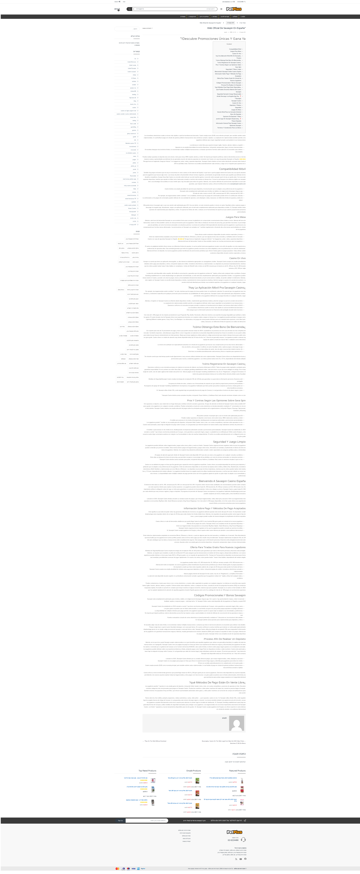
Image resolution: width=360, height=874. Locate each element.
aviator (134, 84)
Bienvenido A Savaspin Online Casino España (228, 71)
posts (134, 169)
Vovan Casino (132, 208)
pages (134, 159)
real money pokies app (129, 179)
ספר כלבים (124, 354)
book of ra (133, 104)
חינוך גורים (136, 262)
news (134, 156)
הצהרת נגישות (186, 841)
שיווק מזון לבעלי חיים (133, 382)
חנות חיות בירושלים (124, 262)
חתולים (235, 16)
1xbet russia (132, 65)
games (134, 130)
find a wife (133, 123)
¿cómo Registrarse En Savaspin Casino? (229, 62)
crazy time (133, 117)
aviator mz (133, 88)
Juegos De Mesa (236, 109)
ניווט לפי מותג (186, 838)
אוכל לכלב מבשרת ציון (132, 243)
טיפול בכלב (121, 289)
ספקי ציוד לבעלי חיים (133, 349)
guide (134, 136)
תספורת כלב (120, 382)
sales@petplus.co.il (227, 1)
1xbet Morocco (132, 62)
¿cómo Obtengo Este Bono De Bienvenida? (228, 60)
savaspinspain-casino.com (238, 184)
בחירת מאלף (125, 253)
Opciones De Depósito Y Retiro (232, 116)
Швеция (133, 215)
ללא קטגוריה (230, 23)
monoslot (133, 150)
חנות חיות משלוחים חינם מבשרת (129, 280)
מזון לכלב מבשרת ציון (133, 331)
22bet (134, 75)
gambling (133, 127)
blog (135, 101)
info (135, 140)
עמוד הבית (243, 23)
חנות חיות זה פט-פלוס (184, 830)
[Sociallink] (245, 859)
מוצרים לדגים (225, 16)
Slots (134, 189)
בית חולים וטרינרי (124, 257)
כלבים (243, 16)
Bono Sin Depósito (235, 114)
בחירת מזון (136, 257)
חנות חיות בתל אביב (132, 276)
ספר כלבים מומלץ (134, 359)
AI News (133, 78)
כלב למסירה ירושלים (132, 308)
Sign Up (120, 820)
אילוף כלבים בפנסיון (133, 248)
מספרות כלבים (134, 335)
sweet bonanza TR (130, 198)
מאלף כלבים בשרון (133, 322)
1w (135, 58)
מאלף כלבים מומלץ (133, 326)
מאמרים (182, 16)
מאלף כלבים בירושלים (132, 312)
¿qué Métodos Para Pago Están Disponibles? (228, 87)
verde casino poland (130, 205)
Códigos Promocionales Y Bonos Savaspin (228, 83)
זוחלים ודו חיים (204, 16)
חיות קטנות (192, 16)
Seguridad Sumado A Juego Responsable (229, 94)
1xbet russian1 (132, 71)
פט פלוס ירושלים (134, 363)
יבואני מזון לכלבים (133, 303)
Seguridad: (238, 107)
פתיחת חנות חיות (134, 372)
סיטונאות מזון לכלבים (133, 340)
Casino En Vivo (236, 53)
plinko (134, 163)
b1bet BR (133, 91)
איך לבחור (120, 243)
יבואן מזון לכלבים (134, 299)
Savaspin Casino (236, 100)
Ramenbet (133, 176)
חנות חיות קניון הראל (133, 289)
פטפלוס (123, 359)
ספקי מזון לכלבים (134, 345)
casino (134, 107)
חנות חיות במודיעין (133, 271)
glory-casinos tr (131, 133)
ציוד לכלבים (120, 377)
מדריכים (122, 326)
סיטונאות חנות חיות (185, 833)
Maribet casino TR (131, 143)
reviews (134, 182)
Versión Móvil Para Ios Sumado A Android (229, 112)
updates (133, 202)
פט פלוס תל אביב (134, 368)
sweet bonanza (131, 195)
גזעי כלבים (133, 218)
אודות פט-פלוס (186, 836)
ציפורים (215, 16)
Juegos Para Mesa (235, 51)
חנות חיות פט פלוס (133, 285)
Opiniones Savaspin (235, 125)
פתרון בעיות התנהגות (133, 377)
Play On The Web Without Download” (154, 741)
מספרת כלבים (123, 335)
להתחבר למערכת (239, 762)
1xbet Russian (132, 68)
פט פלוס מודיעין (121, 363)
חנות (124, 1)
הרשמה (116, 1)
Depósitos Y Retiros (235, 105)
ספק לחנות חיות (134, 354)
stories (134, 192)
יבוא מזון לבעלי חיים (133, 294)
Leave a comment (146, 28)
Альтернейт (132, 211)
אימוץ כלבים (135, 253)
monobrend (132, 146)
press (134, 172)
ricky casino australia (130, 185)
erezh (225, 32)
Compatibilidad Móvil (235, 49)
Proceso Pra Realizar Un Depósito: (231, 85)
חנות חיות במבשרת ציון (132, 266)
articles (134, 81)
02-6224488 (240, 1)
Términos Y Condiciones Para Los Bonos (229, 127)
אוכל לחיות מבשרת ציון (132, 239)
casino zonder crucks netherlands (126, 114)
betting (134, 94)
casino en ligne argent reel (128, 110)
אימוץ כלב (121, 248)
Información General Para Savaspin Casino (228, 123)
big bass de (132, 97)
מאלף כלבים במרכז (133, 317)
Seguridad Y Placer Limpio (233, 69)
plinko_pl (133, 166)
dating (134, 120)
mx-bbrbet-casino (131, 153)
